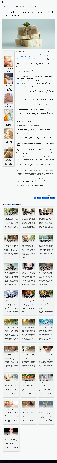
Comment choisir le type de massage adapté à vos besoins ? (28, 240)
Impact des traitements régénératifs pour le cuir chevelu (46, 324)
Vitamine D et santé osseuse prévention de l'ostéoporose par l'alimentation (8, 142)
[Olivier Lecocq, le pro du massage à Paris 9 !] (8, 61)
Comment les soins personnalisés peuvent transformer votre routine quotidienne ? (45, 214)
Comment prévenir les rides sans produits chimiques (45, 406)
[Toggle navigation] (3, 2)
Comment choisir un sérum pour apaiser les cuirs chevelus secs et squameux (28, 406)
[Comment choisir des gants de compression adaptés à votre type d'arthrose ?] (8, 152)
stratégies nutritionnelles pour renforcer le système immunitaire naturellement (45, 296)
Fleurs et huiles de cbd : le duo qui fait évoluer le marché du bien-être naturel (11, 214)
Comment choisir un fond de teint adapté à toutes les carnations (46, 351)
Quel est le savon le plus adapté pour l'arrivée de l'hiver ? (28, 58)
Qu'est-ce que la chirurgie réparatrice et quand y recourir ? (28, 351)
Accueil (3, 6)
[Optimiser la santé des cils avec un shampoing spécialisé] (8, 115)
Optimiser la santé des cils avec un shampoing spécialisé (8, 123)
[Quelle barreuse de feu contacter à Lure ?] (8, 98)
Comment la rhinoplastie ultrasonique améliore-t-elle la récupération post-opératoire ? (11, 296)
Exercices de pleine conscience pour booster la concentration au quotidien (29, 324)
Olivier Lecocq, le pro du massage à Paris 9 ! (8, 70)
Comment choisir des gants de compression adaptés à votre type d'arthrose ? (8, 162)
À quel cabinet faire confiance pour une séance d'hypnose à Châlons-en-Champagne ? (8, 88)
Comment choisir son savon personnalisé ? (26, 56)
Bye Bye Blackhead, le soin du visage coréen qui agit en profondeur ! (28, 268)
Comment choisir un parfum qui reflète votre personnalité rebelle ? (11, 268)
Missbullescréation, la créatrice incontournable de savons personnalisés (31, 54)
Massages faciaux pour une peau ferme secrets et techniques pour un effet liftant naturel (28, 296)
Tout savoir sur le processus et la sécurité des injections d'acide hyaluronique (46, 379)
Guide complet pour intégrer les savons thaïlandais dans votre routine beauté (28, 379)
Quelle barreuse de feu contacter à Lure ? (8, 106)
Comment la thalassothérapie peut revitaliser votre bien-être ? (45, 240)
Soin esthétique (10, 6)
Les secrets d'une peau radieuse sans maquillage (11, 433)
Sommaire (21, 52)
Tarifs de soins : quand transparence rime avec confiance (28, 213)
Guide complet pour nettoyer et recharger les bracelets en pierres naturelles (46, 269)
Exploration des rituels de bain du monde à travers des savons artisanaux (11, 351)
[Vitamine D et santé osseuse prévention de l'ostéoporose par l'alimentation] (8, 133)
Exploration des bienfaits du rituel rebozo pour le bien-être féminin (10, 240)
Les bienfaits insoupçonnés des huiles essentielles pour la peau (11, 324)
